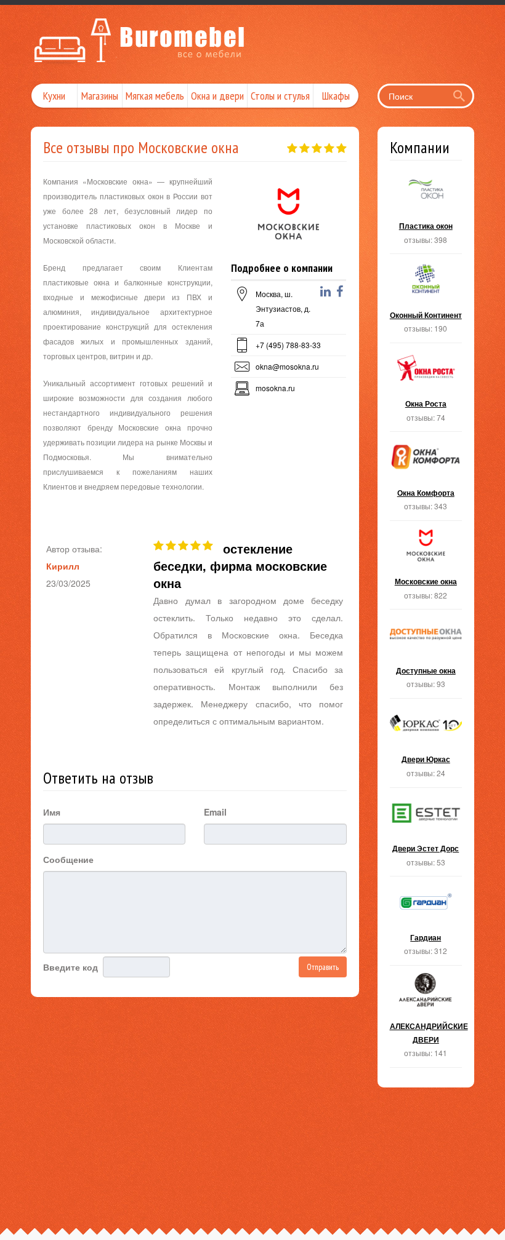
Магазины (99, 96)
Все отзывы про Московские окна (141, 147)
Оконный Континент (426, 302)
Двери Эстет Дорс (426, 835)
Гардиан (426, 924)
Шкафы (336, 96)
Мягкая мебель (155, 96)
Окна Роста (426, 391)
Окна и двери (217, 96)
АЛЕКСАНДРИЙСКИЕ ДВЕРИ (426, 1020)
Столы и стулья (280, 96)
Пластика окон (426, 213)
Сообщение (68, 859)
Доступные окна (426, 657)
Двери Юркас (426, 746)
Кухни (54, 96)
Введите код (70, 967)
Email (215, 812)
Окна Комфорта (426, 479)
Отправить (323, 966)
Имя (51, 812)
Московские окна (426, 569)
